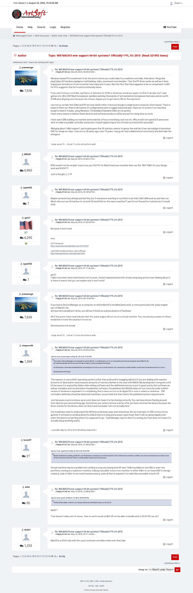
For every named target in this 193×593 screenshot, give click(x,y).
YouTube (171, 27)
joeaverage (27, 67)
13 (46, 46)
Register (65, 27)
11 (40, 46)
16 (55, 46)
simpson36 (27, 345)
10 (37, 46)
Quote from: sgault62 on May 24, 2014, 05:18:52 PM (70, 451)
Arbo (27, 487)
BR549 (27, 154)
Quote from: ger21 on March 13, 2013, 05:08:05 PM (70, 498)
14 (49, 46)
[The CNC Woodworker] (26, 243)
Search (41, 27)
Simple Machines (106, 581)
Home (19, 27)
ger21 (27, 218)
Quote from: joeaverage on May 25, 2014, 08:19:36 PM (71, 356)
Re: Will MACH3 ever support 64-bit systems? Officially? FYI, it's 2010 (88, 69)
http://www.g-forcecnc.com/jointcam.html (68, 254)
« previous (169, 41)
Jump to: (143, 569)
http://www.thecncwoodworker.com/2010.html (70, 246)
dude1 (27, 530)
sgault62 (27, 187)
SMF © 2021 (94, 581)
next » (177, 41)
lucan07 (27, 440)
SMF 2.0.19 (84, 581)
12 (43, 46)
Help (30, 27)
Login (53, 27)
